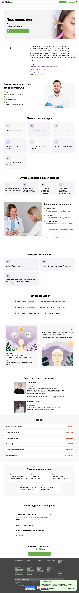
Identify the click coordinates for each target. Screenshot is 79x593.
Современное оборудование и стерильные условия (37, 478)
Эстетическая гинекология (29, 574)
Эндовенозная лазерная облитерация (18, 573)
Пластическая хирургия (29, 567)
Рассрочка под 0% (60, 562)
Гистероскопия (16, 571)
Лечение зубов (38, 566)
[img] (20, 388)
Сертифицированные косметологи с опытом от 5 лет (18, 478)
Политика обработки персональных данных (60, 573)
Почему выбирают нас (37, 72)
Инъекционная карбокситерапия (50, 568)
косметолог (30, 386)
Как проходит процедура (38, 69)
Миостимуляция (48, 570)
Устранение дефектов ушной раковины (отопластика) (19, 574)
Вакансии (59, 569)
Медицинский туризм (60, 561)
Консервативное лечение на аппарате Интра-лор (30, 573)
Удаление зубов (38, 569)
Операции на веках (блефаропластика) (19, 570)
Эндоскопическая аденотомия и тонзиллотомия (19, 569)
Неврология (28, 566)
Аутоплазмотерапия (49, 567)
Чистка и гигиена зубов (39, 572)
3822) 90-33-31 (72, 2)
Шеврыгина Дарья (33, 401)
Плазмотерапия (48, 566)
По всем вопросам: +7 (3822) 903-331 (39, 546)
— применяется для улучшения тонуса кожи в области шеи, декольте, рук (20, 281)
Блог (58, 570)
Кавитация (48, 569)
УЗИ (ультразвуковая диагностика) (30, 570)
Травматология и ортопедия (17, 566)
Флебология (16, 568)
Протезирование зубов (39, 567)
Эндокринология (28, 568)
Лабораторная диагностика (29, 571)
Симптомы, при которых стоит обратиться (43, 66)
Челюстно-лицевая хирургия (18, 567)
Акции (58, 563)
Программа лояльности (60, 560)
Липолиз (48, 571)
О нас (58, 571)
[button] (63, 2)
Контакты (59, 572)
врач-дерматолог (31, 405)
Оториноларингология (29, 569)
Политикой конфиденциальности (60, 585)
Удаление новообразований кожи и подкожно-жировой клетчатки (19, 572)
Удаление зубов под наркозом (40, 570)
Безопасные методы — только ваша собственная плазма (60, 478)
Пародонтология (39, 568)
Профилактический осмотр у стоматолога (40, 571)
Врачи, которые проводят (38, 74)
